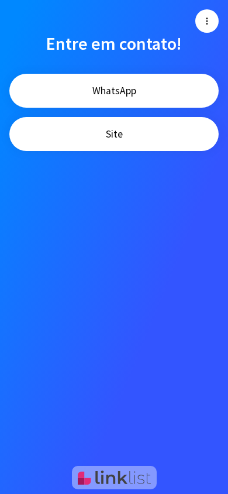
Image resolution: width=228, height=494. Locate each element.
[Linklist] (114, 478)
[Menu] (207, 21)
